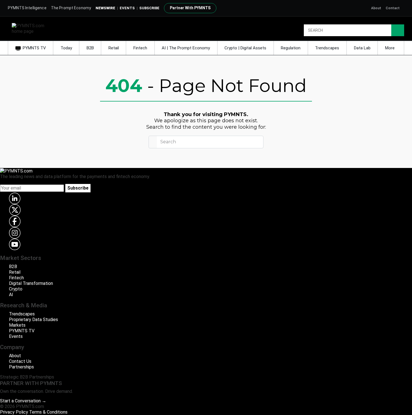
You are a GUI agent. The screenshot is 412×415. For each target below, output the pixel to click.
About (376, 8)
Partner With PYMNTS (190, 8)
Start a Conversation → (23, 401)
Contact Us (20, 361)
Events (127, 8)
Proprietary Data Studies (33, 319)
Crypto (15, 289)
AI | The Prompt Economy (186, 47)
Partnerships (21, 367)
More (390, 47)
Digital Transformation (31, 283)
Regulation (290, 47)
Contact (393, 8)
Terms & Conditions (48, 412)
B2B (90, 47)
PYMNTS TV (34, 47)
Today (66, 47)
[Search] (397, 30)
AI (11, 294)
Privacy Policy (14, 412)
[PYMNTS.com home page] (30, 28)
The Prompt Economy (71, 8)
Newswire (105, 8)
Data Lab (362, 47)
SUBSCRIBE (149, 8)
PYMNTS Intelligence (27, 8)
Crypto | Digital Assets (245, 47)
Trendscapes (327, 47)
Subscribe (78, 188)
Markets (17, 325)
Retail (113, 47)
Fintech (140, 47)
